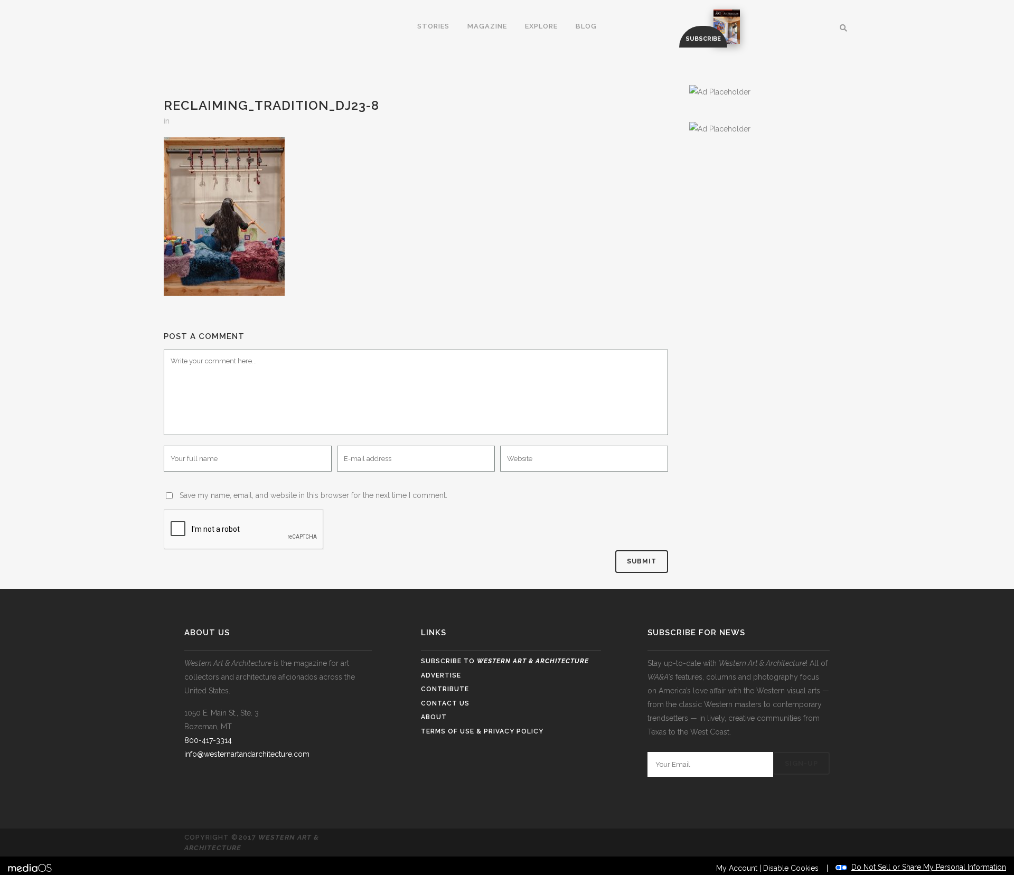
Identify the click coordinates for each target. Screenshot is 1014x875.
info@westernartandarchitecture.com (246, 754)
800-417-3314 (208, 740)
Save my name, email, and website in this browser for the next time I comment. (313, 495)
